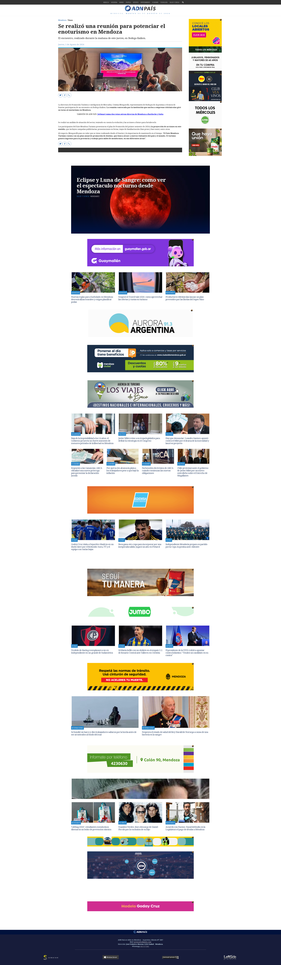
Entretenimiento (145, 2)
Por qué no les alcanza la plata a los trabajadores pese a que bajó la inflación (122, 470)
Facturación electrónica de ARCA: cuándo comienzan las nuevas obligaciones (158, 470)
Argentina (114, 2)
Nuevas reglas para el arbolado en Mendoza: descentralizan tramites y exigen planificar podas (92, 299)
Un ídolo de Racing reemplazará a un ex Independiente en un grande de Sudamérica (92, 651)
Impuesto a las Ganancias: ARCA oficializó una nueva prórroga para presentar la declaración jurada (86, 471)
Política (128, 2)
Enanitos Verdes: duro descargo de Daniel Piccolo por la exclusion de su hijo (138, 828)
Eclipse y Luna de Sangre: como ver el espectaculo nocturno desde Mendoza (121, 185)
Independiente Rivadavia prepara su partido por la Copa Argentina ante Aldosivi (186, 545)
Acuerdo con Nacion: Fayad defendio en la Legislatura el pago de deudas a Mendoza (185, 828)
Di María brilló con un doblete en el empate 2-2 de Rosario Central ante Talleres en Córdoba (140, 651)
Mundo (121, 2)
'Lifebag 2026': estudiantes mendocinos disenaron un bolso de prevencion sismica (91, 828)
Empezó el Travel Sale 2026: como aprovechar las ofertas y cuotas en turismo (140, 298)
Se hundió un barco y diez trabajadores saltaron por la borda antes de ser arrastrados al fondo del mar (103, 733)
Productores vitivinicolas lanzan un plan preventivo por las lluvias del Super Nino (185, 298)
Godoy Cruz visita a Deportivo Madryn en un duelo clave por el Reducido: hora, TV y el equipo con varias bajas (92, 547)
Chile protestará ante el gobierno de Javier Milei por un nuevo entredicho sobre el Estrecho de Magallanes (192, 471)
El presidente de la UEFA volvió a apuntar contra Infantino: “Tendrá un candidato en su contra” (187, 653)
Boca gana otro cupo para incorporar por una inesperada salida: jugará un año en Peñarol (139, 545)
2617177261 (144, 946)
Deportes (135, 2)
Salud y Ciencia (174, 2)
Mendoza (106, 2)
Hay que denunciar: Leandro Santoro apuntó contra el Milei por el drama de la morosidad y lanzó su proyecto (187, 441)
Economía (155, 2)
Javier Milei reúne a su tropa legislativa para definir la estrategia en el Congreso (139, 439)
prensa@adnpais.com (142, 942)
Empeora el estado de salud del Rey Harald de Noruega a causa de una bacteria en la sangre (175, 733)
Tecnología (164, 2)
